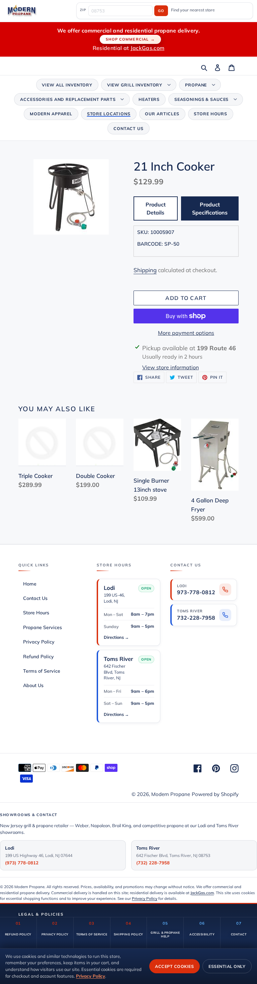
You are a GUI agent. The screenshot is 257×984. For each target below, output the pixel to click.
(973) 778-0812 (21, 862)
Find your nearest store (193, 9)
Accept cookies (174, 966)
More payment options (186, 332)
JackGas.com (148, 48)
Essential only (226, 966)
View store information (170, 367)
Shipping (145, 269)
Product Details (156, 208)
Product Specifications (210, 208)
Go (161, 10)
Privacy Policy (144, 898)
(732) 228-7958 (153, 862)
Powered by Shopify (215, 794)
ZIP (83, 10)
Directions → (116, 637)
